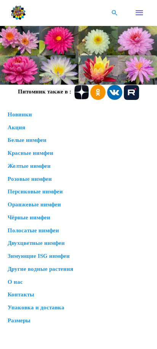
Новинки (20, 114)
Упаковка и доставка (36, 307)
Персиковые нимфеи (35, 191)
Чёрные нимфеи (29, 217)
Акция (16, 127)
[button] (115, 12)
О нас (15, 282)
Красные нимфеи (30, 153)
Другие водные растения (40, 269)
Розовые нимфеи (30, 179)
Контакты (21, 294)
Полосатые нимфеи (33, 230)
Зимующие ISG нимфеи (39, 256)
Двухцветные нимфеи (36, 243)
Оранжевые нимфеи (34, 204)
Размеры (19, 320)
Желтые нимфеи (29, 166)
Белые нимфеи (27, 140)
